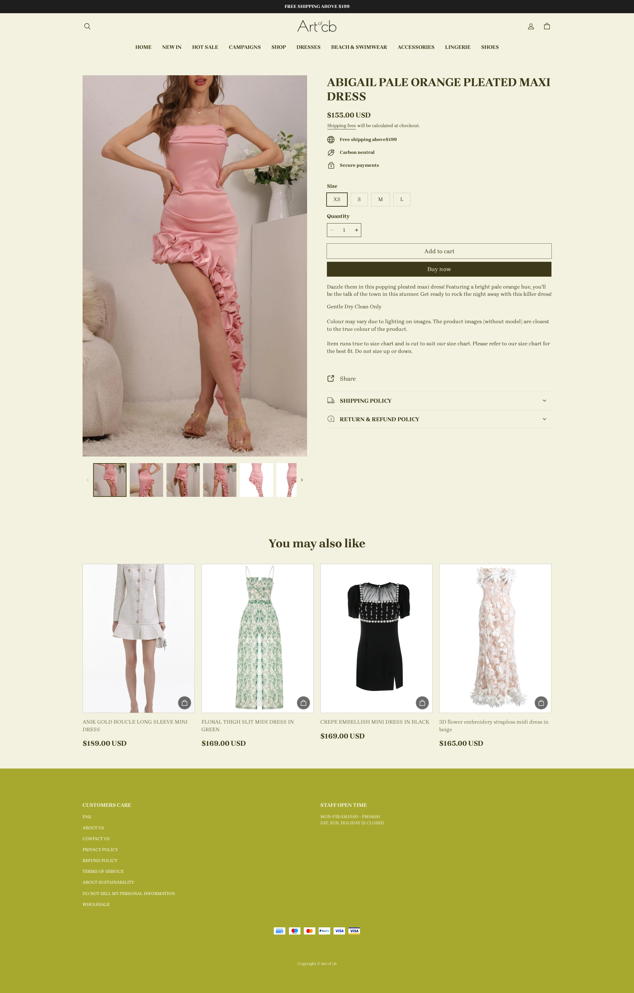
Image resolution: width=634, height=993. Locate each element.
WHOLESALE (96, 904)
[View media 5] (256, 480)
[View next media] (301, 480)
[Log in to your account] (531, 26)
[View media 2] (146, 480)
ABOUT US (93, 827)
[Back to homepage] (317, 26)
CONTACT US (96, 838)
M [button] (380, 199)
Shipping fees (341, 125)
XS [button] (337, 199)
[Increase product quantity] (356, 230)
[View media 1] (109, 480)
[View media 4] (219, 480)
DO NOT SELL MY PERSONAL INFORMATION (129, 893)
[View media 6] (293, 480)
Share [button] (348, 378)
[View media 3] (183, 480)
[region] (195, 480)
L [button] (402, 199)
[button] (87, 26)
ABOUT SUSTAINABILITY (108, 882)
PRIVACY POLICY (100, 849)
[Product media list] (195, 266)
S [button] (359, 199)
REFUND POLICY (100, 860)
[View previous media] (87, 480)
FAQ (87, 816)
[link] (245, 47)
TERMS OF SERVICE (103, 871)
